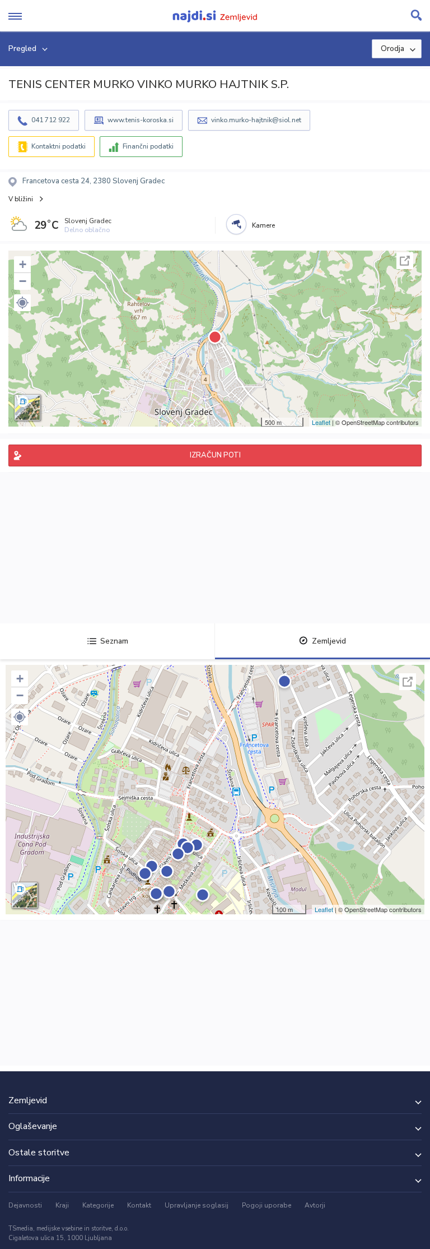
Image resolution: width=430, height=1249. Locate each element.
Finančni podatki (148, 146)
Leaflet (321, 422)
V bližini (20, 199)
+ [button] (22, 264)
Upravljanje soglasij (196, 1205)
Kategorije (98, 1205)
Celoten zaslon (404, 260)
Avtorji (315, 1205)
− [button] (22, 281)
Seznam (114, 641)
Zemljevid (329, 641)
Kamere (263, 225)
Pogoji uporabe (266, 1205)
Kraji (62, 1205)
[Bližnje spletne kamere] (236, 224)
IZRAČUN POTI (215, 455)
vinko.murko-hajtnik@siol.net (256, 119)
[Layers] (27, 407)
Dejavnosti (25, 1205)
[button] (22, 302)
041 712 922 (50, 119)
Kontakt (139, 1205)
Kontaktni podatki (58, 146)
